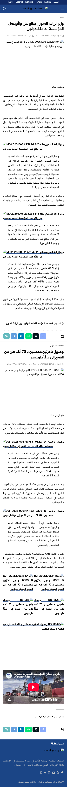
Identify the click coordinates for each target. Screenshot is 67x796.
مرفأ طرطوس (40, 717)
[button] (62, 9)
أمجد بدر (49, 323)
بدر (15, 118)
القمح (50, 717)
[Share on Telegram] (14, 336)
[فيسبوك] (62, 772)
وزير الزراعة (52, 96)
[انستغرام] (49, 772)
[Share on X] (36, 336)
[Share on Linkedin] (21, 336)
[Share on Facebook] (43, 336)
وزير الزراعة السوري (14, 323)
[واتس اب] (41, 772)
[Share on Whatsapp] (28, 336)
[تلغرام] (45, 772)
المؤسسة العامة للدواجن (34, 323)
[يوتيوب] (53, 772)
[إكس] (58, 772)
